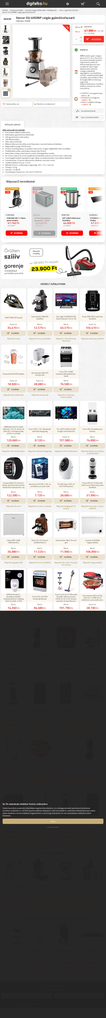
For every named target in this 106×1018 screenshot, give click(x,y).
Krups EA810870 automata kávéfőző (92, 317)
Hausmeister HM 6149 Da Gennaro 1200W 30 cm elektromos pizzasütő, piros (92, 597)
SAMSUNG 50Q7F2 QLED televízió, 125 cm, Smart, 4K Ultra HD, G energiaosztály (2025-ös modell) (13, 430)
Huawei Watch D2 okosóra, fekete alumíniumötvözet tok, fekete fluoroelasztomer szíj (13, 485)
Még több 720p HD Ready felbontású (66, 340)
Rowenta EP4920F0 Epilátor (13, 373)
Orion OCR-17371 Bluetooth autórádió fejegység (40, 430)
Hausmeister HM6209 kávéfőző (39, 317)
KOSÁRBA (18, 233)
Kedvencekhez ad (12, 104)
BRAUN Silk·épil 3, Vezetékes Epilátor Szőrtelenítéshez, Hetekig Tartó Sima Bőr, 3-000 (13, 597)
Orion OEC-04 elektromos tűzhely (92, 430)
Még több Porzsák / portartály (39, 506)
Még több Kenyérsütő (40, 395)
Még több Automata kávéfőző (92, 339)
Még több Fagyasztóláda (92, 563)
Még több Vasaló (13, 339)
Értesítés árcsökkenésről (46, 104)
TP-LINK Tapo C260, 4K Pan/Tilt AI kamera (66, 485)
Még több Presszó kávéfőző (40, 339)
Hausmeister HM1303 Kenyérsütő (39, 373)
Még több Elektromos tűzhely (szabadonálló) (92, 452)
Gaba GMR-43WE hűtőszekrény (13, 541)
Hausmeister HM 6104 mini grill (66, 541)
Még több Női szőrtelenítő (13, 395)
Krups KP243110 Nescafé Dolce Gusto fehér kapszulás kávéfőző (92, 485)
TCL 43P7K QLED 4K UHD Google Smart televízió (66, 430)
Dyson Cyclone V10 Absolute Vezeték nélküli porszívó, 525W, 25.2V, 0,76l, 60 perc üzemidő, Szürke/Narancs (66, 597)
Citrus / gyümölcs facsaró (68, 10)
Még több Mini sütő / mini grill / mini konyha (66, 564)
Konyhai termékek (16, 10)
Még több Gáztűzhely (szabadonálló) (66, 396)
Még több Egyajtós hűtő (13, 563)
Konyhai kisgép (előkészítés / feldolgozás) (41, 10)
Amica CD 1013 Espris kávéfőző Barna (40, 541)
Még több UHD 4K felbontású (13, 451)
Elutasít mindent (53, 827)
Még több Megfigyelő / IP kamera (66, 507)
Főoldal (5, 10)
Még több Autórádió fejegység (39, 451)
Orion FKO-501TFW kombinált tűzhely (39, 597)
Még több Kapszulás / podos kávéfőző (92, 507)
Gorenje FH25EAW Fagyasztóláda (92, 541)
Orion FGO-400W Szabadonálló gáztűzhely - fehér (66, 373)
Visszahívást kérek (88, 111)
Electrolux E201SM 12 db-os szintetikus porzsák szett (40, 485)
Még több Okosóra (13, 506)
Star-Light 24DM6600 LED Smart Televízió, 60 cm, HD (66, 317)
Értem (53, 821)
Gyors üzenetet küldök (90, 117)
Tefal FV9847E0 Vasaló (13, 317)
